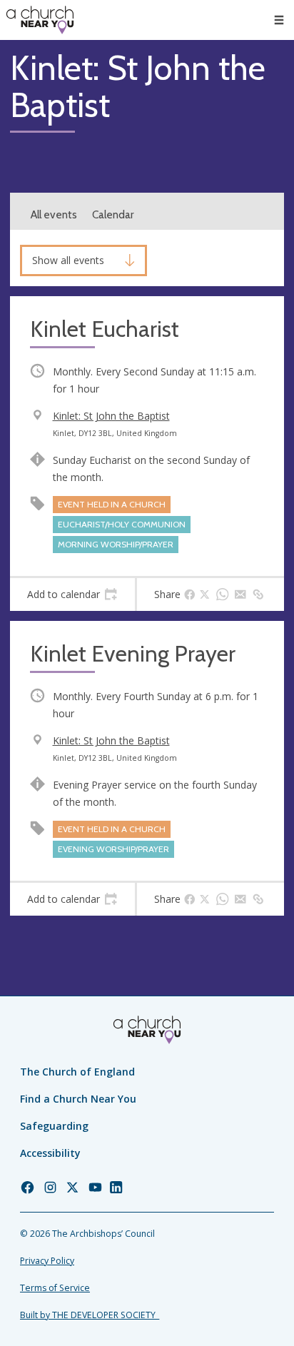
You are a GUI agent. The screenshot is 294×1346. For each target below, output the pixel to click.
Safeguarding (54, 1126)
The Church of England (77, 1071)
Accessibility (50, 1153)
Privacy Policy (47, 1261)
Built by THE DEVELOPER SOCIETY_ (89, 1315)
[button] (279, 20)
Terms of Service (55, 1288)
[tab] (72, 594)
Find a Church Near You (78, 1098)
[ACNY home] (40, 20)
